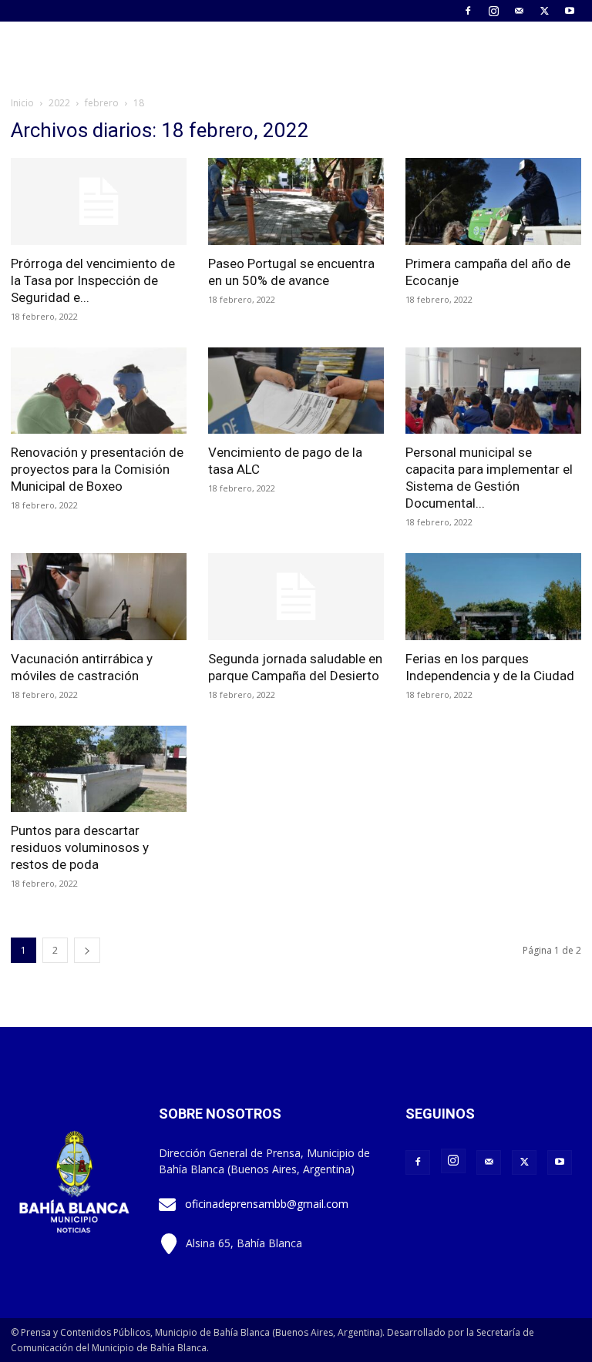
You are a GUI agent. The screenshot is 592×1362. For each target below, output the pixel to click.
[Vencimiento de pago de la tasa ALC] (296, 390)
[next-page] (87, 950)
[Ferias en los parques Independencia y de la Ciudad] (493, 596)
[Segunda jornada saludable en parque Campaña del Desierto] (296, 596)
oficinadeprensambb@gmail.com (266, 1203)
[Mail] (518, 11)
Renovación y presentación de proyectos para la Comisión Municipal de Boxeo (97, 469)
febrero (102, 102)
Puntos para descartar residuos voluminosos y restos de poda (80, 847)
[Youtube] (569, 11)
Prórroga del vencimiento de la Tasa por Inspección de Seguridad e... (93, 280)
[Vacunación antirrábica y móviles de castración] (99, 596)
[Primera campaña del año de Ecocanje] (493, 201)
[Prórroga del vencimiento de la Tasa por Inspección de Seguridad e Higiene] (99, 201)
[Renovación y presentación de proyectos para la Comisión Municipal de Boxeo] (99, 390)
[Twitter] (544, 11)
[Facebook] (467, 11)
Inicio (22, 102)
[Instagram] (493, 11)
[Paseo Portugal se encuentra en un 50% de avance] (296, 201)
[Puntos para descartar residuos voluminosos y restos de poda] (99, 769)
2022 (59, 102)
